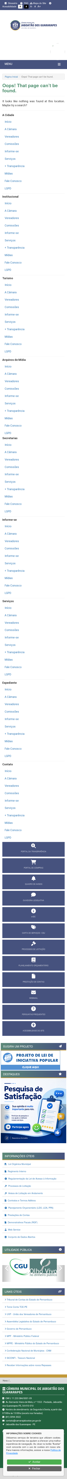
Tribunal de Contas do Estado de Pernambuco (29, 1299)
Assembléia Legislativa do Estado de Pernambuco (31, 1321)
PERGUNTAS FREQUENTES (33, 1014)
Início (8, 121)
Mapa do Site (39, 3)
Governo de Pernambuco (19, 1328)
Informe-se (12, 151)
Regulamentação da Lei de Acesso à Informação (32, 1178)
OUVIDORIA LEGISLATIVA (33, 900)
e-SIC (33, 917)
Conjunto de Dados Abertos (21, 1236)
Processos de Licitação (19, 1185)
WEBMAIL (33, 998)
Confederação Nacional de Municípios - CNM (28, 1350)
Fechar (36, 1468)
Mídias (9, 173)
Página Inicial (11, 76)
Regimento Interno (16, 1171)
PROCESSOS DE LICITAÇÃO (33, 949)
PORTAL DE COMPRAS (33, 868)
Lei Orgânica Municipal (19, 1164)
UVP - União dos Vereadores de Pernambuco (28, 1314)
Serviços (10, 158)
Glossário (12, 3)
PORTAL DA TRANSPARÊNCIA (33, 851)
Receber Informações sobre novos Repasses (28, 1365)
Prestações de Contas (18, 1215)
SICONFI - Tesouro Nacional (20, 1357)
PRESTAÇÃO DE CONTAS (33, 982)
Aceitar (36, 1462)
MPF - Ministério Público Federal (22, 1336)
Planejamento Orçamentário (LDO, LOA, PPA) (30, 1207)
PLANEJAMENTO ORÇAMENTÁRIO (33, 965)
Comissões (12, 143)
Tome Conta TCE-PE (16, 1306)
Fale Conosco (13, 181)
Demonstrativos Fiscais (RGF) (22, 1222)
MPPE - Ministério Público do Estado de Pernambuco (32, 1343)
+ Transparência (14, 166)
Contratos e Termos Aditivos (21, 1200)
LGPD (8, 188)
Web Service (13, 1229)
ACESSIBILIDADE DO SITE (33, 1031)
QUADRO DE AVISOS (33, 884)
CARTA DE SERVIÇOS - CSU (33, 933)
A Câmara (11, 129)
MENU (8, 63)
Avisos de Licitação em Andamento (25, 1193)
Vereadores (12, 136)
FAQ (25, 3)
